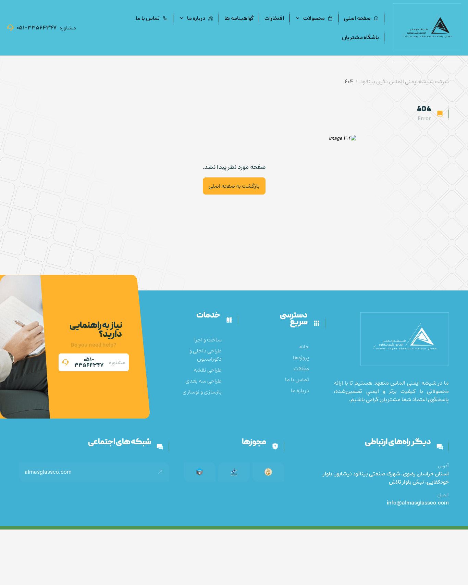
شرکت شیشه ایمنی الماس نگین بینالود (404, 81)
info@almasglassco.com (418, 503)
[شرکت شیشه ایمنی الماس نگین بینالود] (427, 27)
